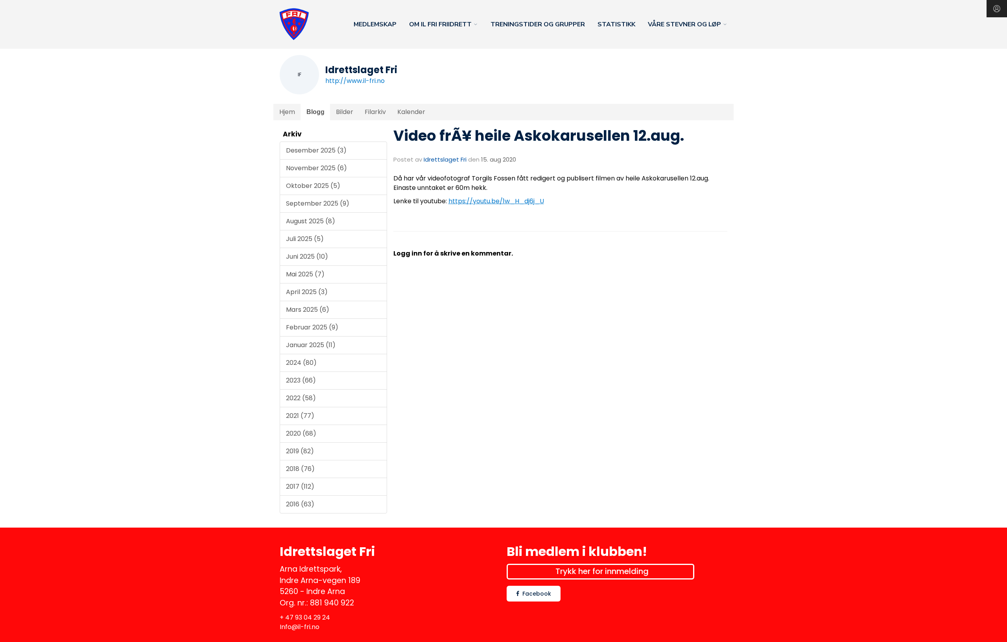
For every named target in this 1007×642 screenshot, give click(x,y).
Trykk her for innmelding (602, 571)
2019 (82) (300, 451)
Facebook (536, 594)
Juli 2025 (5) (305, 238)
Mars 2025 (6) (307, 309)
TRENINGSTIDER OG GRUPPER (538, 24)
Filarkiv (375, 111)
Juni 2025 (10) (307, 256)
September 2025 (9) (317, 203)
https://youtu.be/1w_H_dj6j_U (496, 201)
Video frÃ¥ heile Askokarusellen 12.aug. (538, 135)
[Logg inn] (997, 9)
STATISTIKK (616, 24)
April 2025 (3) (307, 291)
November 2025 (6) (316, 168)
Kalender (411, 111)
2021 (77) (300, 415)
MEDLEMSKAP (375, 24)
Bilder (344, 111)
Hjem (287, 111)
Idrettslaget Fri (445, 159)
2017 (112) (300, 486)
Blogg (315, 112)
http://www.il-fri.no (355, 80)
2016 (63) (300, 504)
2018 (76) (300, 468)
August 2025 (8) (310, 221)
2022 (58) (301, 398)
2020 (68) (301, 433)
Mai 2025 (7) (305, 274)
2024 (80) (301, 362)
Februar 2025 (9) (312, 327)
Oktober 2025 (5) (313, 185)
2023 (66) (301, 380)
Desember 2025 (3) (316, 150)
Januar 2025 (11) (311, 345)
